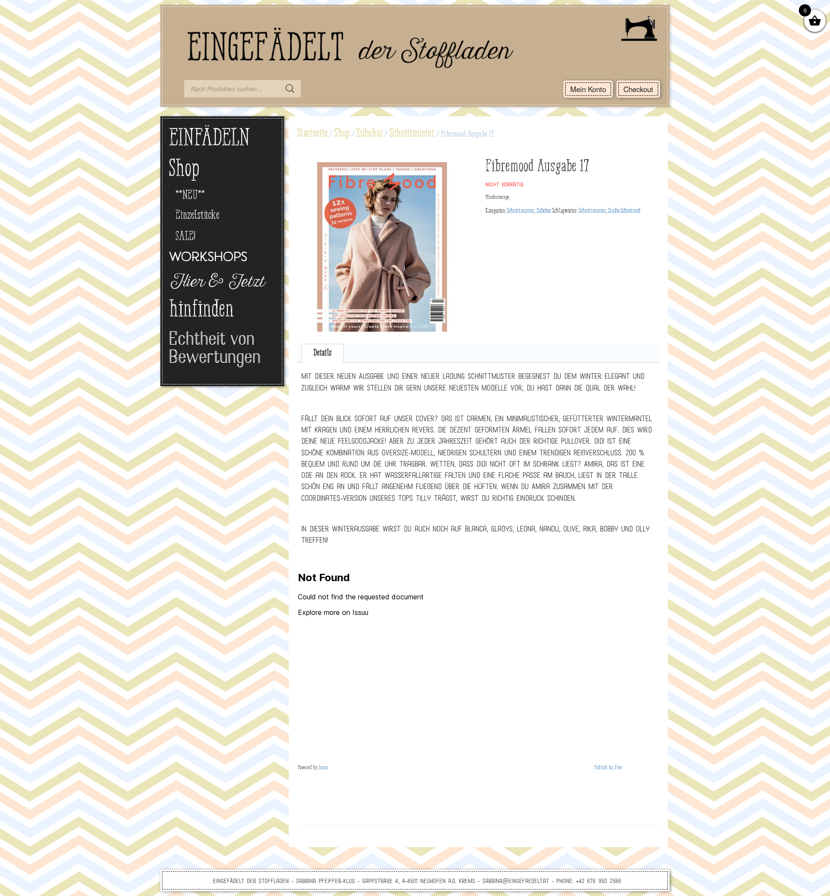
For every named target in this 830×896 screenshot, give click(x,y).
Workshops (208, 258)
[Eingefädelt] (415, 41)
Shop (342, 134)
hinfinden (201, 310)
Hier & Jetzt (216, 283)
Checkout (638, 89)
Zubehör (369, 134)
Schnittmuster (411, 134)
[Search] (290, 88)
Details (322, 353)
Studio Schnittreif (624, 211)
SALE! (185, 236)
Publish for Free (608, 768)
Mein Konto (588, 89)
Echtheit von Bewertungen (215, 349)
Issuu (323, 768)
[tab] (322, 353)
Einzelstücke (198, 215)
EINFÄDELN (209, 139)
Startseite (312, 134)
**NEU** (190, 195)
